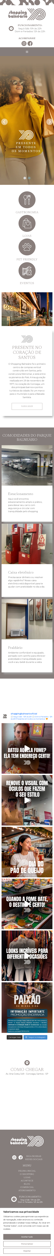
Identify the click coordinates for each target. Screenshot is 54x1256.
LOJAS (27, 1178)
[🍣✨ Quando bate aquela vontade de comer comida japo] (27, 904)
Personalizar (27, 1244)
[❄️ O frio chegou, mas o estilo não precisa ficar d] (27, 956)
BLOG (27, 1184)
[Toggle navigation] (27, 52)
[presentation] (4, 121)
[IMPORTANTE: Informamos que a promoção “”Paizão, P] (27, 1007)
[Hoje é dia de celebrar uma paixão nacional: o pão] (27, 852)
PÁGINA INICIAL (27, 1171)
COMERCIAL (27, 1187)
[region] (27, 1232)
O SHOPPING (27, 1174)
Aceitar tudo (27, 1237)
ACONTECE (27, 1181)
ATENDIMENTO (27, 1191)
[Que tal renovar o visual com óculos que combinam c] (27, 800)
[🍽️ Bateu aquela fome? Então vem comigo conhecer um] (27, 748)
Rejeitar (27, 1251)
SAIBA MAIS (27, 406)
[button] (25, 178)
